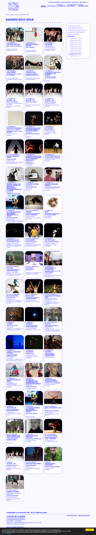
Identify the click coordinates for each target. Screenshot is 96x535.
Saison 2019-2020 (75, 50)
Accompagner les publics (72, 5)
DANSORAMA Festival (75, 28)
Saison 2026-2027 (74, 26)
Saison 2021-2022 (75, 46)
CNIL (59, 532)
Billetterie (83, 2)
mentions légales (6, 533)
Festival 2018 (74, 56)
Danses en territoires (76, 32)
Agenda (43, 6)
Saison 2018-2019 (75, 52)
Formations (51, 6)
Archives (17, 14)
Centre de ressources (83, 5)
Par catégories (73, 34)
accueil (7, 14)
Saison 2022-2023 (75, 44)
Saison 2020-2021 (75, 48)
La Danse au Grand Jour (77, 30)
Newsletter (75, 2)
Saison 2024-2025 (75, 40)
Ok (89, 530)
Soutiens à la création (61, 5)
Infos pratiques (65, 2)
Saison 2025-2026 (75, 38)
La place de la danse (54, 2)
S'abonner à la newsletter (18, 512)
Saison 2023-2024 (75, 42)
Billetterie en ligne (39, 512)
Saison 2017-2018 (75, 54)
